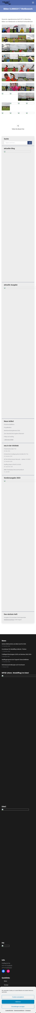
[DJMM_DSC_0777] (30, 67)
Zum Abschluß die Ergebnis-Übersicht (14, 433)
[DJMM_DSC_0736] (6, 116)
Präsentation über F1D (10, 449)
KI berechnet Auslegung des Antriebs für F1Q (16, 454)
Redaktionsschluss (9, 619)
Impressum (28, 1010)
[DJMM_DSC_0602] (30, 29)
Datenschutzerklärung (19, 1010)
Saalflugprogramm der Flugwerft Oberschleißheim (15, 659)
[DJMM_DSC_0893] (6, 48)
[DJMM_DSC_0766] (6, 87)
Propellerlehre (7, 427)
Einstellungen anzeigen (18, 1006)
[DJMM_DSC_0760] (30, 87)
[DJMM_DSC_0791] (6, 58)
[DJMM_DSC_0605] (22, 29)
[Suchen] (29, 142)
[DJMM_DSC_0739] (30, 106)
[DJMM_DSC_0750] (30, 97)
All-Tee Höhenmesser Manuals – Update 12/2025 (17, 459)
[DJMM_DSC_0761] (22, 87)
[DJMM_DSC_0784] (30, 58)
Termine (6, 985)
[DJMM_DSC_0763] (14, 87)
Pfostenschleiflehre (9, 424)
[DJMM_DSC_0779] (14, 67)
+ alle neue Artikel (8, 439)
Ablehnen (18, 1001)
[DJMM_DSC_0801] (14, 48)
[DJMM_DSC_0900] (30, 38)
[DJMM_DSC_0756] (6, 97)
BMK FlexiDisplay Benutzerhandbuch (14, 469)
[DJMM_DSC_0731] (14, 29)
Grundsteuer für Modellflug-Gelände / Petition (14, 649)
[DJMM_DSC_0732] (30, 116)
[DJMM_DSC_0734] (22, 116)
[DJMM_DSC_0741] (22, 106)
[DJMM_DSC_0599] (14, 38)
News (5, 981)
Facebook (9, 965)
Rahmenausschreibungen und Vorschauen (13, 664)
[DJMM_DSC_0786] (22, 58)
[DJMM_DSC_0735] (14, 116)
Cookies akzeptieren (18, 997)
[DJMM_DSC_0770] (22, 77)
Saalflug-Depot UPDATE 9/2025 (12, 464)
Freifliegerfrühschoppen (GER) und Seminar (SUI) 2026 (16, 654)
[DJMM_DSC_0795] (22, 48)
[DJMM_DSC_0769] (30, 77)
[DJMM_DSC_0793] (30, 48)
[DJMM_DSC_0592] (22, 38)
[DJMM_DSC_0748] (6, 106)
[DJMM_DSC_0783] (6, 67)
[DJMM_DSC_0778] (22, 67)
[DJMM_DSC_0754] (14, 97)
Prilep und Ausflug (9, 436)
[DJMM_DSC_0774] (6, 77)
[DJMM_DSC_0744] (14, 106)
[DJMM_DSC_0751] (22, 97)
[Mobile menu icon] (33, 2)
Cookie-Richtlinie (9, 1010)
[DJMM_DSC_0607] (6, 29)
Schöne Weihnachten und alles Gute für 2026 (14, 644)
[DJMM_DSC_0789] (14, 58)
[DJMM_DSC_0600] (6, 38)
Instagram (9, 967)
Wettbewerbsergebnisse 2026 (12, 430)
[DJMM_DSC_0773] (14, 77)
